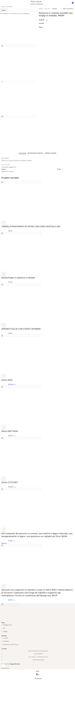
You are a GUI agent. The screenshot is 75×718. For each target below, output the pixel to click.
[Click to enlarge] (3, 666)
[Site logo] (37, 2)
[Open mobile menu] (2, 3)
